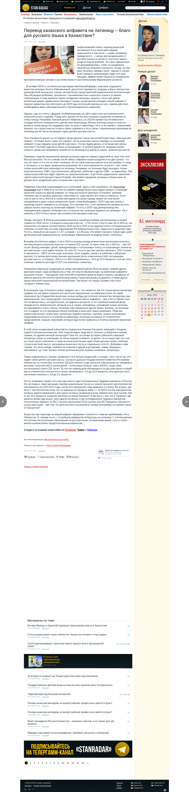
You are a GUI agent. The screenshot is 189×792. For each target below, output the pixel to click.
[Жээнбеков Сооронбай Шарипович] (143, 105)
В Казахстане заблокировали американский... (52, 659)
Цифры (119, 788)
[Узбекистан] (128, 644)
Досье (119, 785)
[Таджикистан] (123, 644)
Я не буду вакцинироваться (153, 273)
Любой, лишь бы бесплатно (149, 269)
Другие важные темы (157, 14)
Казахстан (49, 1)
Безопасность (70, 14)
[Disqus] (78, 506)
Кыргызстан (63, 1)
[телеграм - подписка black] (78, 757)
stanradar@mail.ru (85, 18)
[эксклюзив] (152, 208)
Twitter (80, 430)
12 (73, 763)
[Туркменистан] (126, 644)
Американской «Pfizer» (151, 265)
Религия (58, 14)
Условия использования (42, 786)
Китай (122, 1)
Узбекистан (110, 1)
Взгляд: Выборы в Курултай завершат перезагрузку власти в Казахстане (67, 625)
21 (155, 311)
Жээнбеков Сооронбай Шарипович (155, 95)
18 (145, 311)
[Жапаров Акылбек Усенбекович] (143, 89)
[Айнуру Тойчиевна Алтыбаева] (148, 38)
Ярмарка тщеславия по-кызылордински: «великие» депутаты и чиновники (68, 733)
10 (63, 763)
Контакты (28, 786)
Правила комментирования (36, 467)
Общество (48, 14)
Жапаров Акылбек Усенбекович (156, 78)
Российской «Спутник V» (152, 259)
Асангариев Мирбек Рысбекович (156, 137)
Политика (25, 14)
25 (145, 315)
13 (78, 763)
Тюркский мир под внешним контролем (49, 694)
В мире (133, 1)
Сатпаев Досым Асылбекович (156, 112)
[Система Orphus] (114, 459)
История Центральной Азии (130, 14)
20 (152, 311)
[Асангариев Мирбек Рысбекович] (143, 146)
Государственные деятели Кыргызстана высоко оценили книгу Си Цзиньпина (70, 685)
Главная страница (31, 23)
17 (142, 311)
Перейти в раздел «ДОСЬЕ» (150, 65)
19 (149, 311)
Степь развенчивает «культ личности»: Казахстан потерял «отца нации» (67, 634)
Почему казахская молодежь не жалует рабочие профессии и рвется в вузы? (70, 703)
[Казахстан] (49, 41)
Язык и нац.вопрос (105, 14)
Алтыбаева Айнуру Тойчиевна (151, 55)
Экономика (36, 14)
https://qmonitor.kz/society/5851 (56, 440)
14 (83, 763)
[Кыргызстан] (120, 644)
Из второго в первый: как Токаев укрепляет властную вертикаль (63, 676)
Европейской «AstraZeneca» (148, 255)
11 (68, 763)
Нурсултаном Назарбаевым (58, 445)
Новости (44, 23)
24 (142, 315)
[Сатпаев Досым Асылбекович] (143, 123)
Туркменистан (95, 1)
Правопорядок (86, 14)
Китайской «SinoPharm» (152, 262)
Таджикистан (79, 1)
